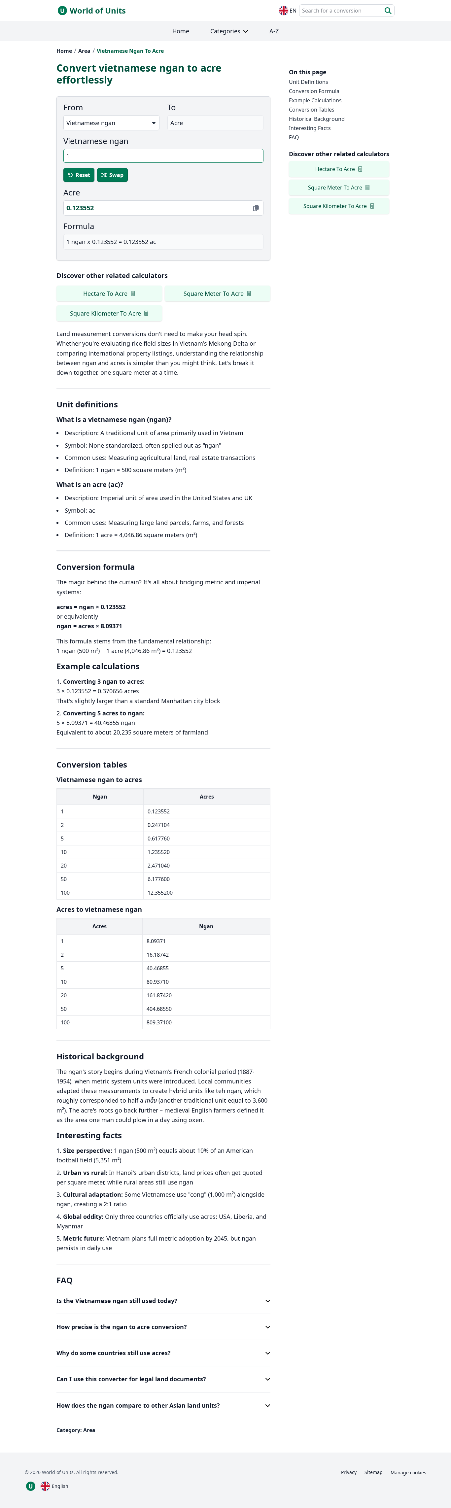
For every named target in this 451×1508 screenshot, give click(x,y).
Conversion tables (311, 109)
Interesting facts (310, 128)
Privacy (349, 1472)
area (84, 50)
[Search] (388, 11)
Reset (83, 175)
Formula (78, 226)
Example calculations (315, 100)
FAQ (294, 137)
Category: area (75, 1430)
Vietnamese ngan (95, 141)
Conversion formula (314, 91)
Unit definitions (308, 82)
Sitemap (373, 1472)
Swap (116, 175)
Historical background (317, 118)
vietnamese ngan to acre (130, 50)
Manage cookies (408, 1472)
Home (64, 50)
